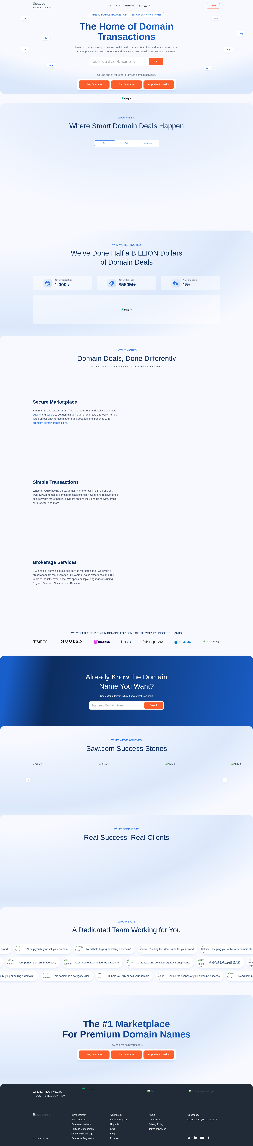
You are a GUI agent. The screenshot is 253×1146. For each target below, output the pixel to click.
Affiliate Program (118, 1119)
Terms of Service (157, 1129)
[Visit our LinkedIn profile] (195, 1138)
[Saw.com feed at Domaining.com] (204, 1095)
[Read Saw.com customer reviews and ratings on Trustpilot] (126, 98)
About (152, 1115)
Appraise (148, 143)
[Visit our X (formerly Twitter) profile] (189, 1138)
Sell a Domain (78, 1119)
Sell (126, 143)
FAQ (112, 1129)
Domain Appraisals (81, 1124)
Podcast (114, 1138)
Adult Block (116, 1115)
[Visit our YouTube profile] (202, 1138)
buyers (37, 414)
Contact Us (154, 1119)
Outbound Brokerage (82, 1133)
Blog (112, 1133)
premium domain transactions (50, 422)
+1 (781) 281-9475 (207, 1119)
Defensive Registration (83, 1138)
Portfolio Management (82, 1129)
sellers (50, 414)
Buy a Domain (78, 1115)
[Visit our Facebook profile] (208, 1138)
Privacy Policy (156, 1124)
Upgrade (114, 1124)
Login (213, 6)
